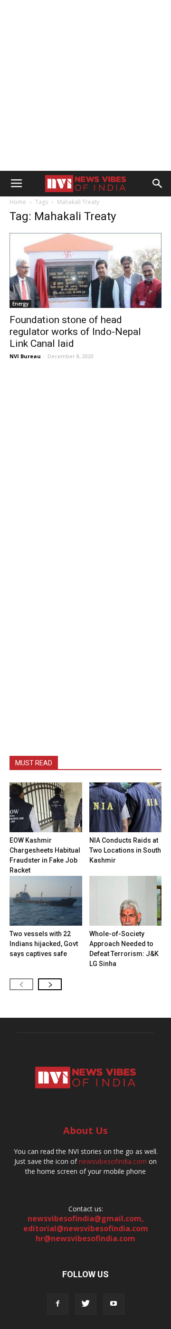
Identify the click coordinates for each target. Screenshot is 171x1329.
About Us (85, 1130)
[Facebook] (57, 1304)
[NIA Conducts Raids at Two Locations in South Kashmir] (125, 807)
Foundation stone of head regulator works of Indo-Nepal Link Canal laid (75, 331)
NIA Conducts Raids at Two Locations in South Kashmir (125, 850)
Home (18, 202)
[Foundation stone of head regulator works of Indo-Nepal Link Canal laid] (86, 270)
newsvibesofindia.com (113, 1161)
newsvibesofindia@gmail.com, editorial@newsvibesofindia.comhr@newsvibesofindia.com (85, 1228)
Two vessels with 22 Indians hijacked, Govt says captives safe (44, 943)
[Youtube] (113, 1304)
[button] (157, 183)
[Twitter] (85, 1304)
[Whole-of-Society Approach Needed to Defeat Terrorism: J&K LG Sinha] (125, 901)
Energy (20, 303)
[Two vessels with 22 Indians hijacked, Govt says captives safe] (46, 901)
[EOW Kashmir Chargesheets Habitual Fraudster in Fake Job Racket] (46, 807)
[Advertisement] (85, 85)
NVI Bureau (25, 356)
